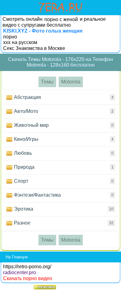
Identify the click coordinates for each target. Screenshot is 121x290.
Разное (63, 222)
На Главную (17, 257)
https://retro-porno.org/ (27, 266)
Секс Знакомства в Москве (34, 48)
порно (10, 36)
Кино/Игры (63, 139)
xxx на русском (20, 42)
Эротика (63, 209)
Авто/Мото (63, 111)
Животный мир (63, 125)
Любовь (63, 153)
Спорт (63, 181)
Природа (63, 167)
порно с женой (61, 19)
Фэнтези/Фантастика (63, 195)
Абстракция (63, 97)
